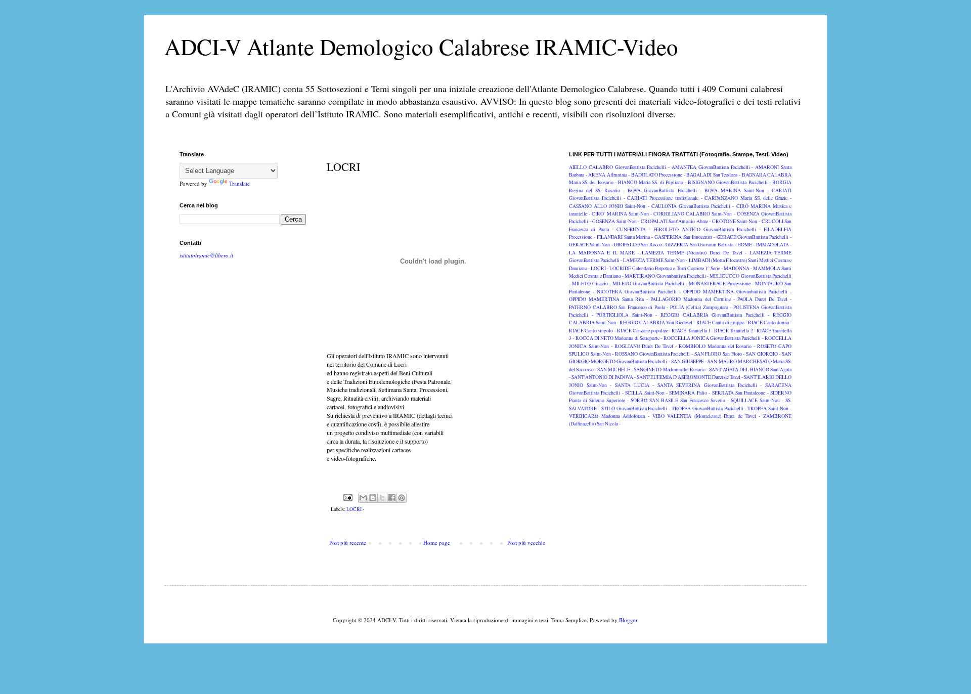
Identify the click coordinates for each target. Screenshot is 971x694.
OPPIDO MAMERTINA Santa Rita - (608, 299)
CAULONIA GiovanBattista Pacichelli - (692, 206)
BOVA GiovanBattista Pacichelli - (664, 190)
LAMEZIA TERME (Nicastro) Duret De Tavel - (694, 252)
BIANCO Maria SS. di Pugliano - (652, 182)
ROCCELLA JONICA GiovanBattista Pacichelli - (714, 338)
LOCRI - (355, 509)
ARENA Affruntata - (609, 174)
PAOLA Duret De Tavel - (764, 299)
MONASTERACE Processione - (721, 283)
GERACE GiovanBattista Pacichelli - (754, 237)
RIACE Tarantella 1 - (692, 330)
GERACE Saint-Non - (591, 244)
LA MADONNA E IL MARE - (604, 252)
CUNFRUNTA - (633, 229)
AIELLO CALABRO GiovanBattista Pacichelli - (619, 167)
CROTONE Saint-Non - (736, 221)
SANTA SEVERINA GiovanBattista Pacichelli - (709, 385)
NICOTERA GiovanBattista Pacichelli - (639, 291)
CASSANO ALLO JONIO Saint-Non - (609, 206)
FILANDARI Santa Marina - (625, 237)
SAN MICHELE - (615, 369)
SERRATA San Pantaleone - (740, 392)
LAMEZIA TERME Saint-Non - (655, 260)
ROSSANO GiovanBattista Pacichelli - (654, 354)
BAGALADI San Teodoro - (713, 174)
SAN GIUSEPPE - (689, 361)
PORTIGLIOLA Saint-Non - (626, 315)
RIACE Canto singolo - (592, 330)
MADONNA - (738, 268)
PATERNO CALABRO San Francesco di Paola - (618, 307)
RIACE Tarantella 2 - (735, 330)
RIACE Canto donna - (769, 322)
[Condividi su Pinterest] (401, 498)
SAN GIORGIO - (763, 354)
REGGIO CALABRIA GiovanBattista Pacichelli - (714, 315)
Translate (239, 183)
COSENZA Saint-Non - (615, 221)
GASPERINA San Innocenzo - (684, 237)
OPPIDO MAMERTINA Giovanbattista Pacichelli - (737, 291)
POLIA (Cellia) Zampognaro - (701, 307)
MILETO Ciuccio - (591, 283)
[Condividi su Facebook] (392, 498)
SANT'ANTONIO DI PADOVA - (603, 377)
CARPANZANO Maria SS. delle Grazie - (747, 198)
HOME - (746, 244)
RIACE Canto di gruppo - (721, 322)
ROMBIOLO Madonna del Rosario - (717, 346)
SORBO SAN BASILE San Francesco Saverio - (680, 400)
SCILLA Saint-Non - (646, 392)
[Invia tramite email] (363, 498)
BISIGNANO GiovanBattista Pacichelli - (729, 182)
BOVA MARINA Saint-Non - (736, 190)
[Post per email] (347, 497)
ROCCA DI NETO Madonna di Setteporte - (619, 338)
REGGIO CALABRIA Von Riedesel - (657, 322)
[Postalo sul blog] (373, 498)
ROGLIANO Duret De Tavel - (645, 346)
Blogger (628, 620)
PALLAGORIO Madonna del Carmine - (692, 299)
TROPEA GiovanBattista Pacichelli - (709, 408)
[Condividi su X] (382, 498)
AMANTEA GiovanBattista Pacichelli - (712, 167)
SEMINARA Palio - (689, 392)
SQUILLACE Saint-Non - (757, 400)
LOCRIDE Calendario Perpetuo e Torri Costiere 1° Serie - (666, 268)
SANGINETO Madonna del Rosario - (671, 369)
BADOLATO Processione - (658, 174)
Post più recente (347, 542)
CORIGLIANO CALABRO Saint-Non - (694, 213)
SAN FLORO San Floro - (719, 354)
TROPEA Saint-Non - (769, 408)
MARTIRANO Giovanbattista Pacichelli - (667, 276)
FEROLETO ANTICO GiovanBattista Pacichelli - (707, 229)
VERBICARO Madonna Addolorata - (609, 416)
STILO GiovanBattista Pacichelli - (636, 408)
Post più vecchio (526, 542)
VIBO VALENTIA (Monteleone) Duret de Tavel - (706, 416)
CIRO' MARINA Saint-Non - (622, 213)
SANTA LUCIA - (634, 385)
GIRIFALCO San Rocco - (639, 244)
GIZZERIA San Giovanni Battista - (701, 244)
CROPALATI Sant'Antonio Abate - (676, 221)
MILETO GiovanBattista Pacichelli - (649, 283)
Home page (436, 542)
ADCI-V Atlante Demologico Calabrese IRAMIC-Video (421, 46)
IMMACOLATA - (773, 244)
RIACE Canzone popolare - (644, 330)
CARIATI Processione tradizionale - (664, 198)
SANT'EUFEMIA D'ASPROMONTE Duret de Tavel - (690, 377)
